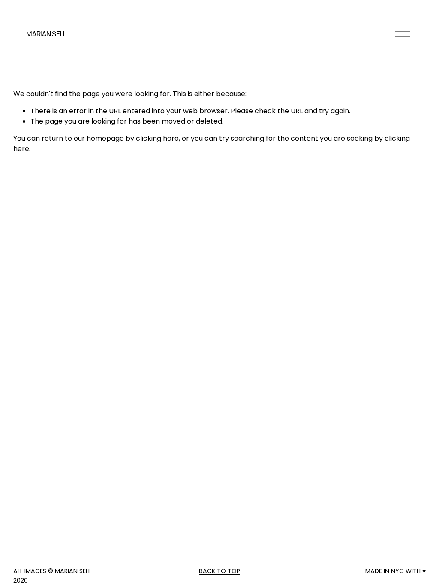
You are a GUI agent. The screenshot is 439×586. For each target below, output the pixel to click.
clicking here (157, 138)
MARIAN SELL (46, 34)
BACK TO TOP (219, 571)
